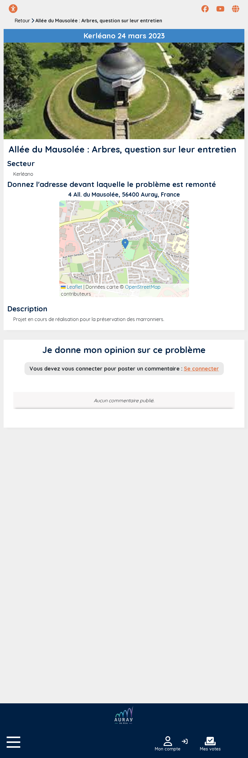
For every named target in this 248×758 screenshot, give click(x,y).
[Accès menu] (13, 742)
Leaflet (74, 287)
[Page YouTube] (220, 8)
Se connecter (201, 368)
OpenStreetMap (143, 287)
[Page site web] (235, 8)
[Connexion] (184, 741)
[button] (123, 243)
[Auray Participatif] (124, 715)
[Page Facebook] (205, 8)
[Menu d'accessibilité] (13, 8)
